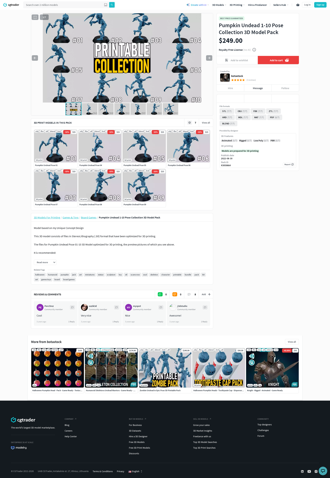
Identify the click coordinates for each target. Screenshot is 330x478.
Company (69, 419)
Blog (67, 425)
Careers (68, 430)
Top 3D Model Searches (205, 442)
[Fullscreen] (35, 17)
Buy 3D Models (136, 419)
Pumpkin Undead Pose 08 (90, 204)
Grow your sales (201, 425)
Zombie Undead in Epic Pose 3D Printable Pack (160, 390)
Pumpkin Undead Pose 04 (90, 165)
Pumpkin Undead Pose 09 (135, 204)
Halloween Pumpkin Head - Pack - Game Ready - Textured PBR (59, 390)
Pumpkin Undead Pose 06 (179, 165)
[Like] (230, 98)
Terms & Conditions (103, 471)
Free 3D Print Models (139, 447)
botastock (237, 76)
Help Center (71, 436)
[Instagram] (316, 471)
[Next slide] (209, 58)
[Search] (112, 5)
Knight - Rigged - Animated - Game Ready (265, 390)
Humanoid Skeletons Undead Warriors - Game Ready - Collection (114, 390)
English (133, 471)
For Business (135, 425)
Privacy (120, 471)
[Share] (285, 98)
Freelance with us (202, 436)
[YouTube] (309, 471)
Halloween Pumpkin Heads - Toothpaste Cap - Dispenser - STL (220, 390)
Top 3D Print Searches (204, 447)
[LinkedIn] (302, 471)
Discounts (134, 453)
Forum (260, 435)
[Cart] (298, 5)
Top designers (264, 424)
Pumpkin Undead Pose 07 (46, 204)
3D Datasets (135, 430)
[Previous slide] (35, 58)
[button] (105, 5)
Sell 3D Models (200, 419)
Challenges (263, 430)
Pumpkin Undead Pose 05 (135, 165)
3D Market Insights (202, 430)
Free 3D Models (137, 442)
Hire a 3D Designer (138, 436)
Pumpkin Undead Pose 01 (46, 165)
